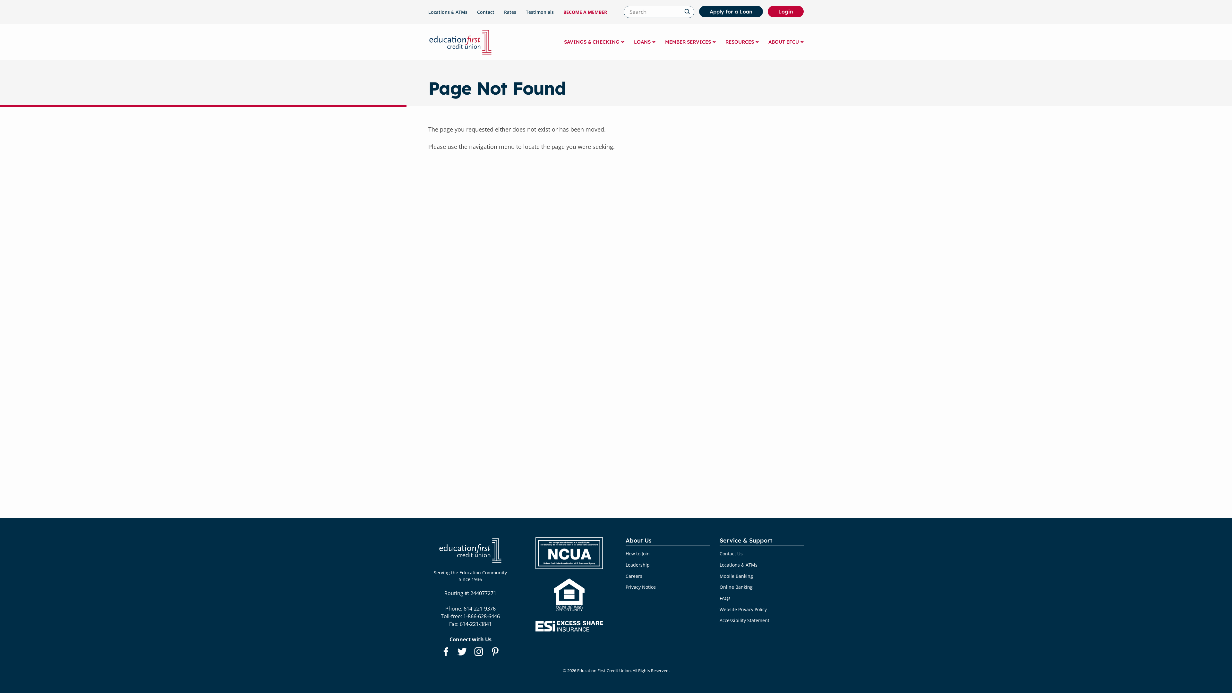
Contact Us (731, 554)
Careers (634, 576)
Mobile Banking (736, 576)
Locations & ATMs (447, 12)
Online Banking (736, 587)
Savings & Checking (592, 42)
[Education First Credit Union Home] (460, 42)
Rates (510, 12)
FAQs (725, 598)
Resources (739, 42)
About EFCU (783, 42)
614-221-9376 (480, 608)
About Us (639, 540)
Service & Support (746, 540)
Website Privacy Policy (743, 609)
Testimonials (540, 12)
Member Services (688, 42)
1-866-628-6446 (481, 616)
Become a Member (585, 12)
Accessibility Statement (744, 620)
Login (791, 12)
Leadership (638, 565)
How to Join (638, 554)
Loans (642, 42)
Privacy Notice (641, 587)
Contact (485, 12)
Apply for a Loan (731, 11)
